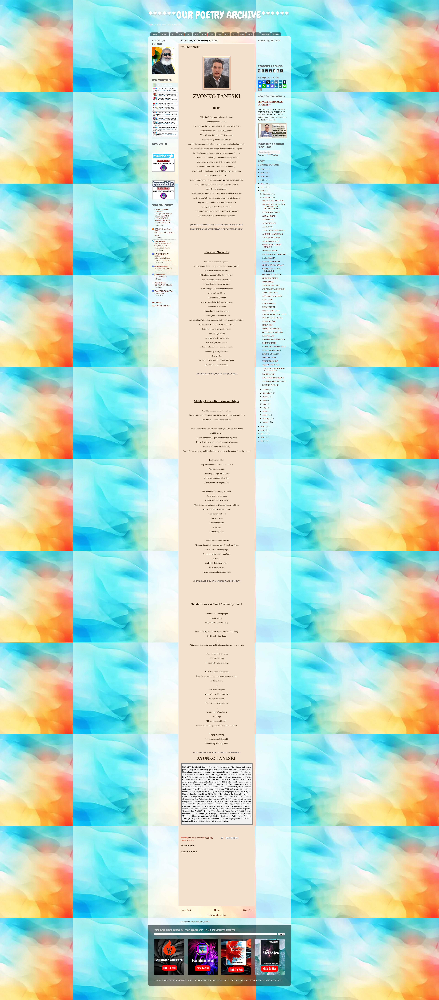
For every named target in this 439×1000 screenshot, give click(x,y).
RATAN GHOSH (269, 343)
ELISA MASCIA (268, 258)
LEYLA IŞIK (267, 299)
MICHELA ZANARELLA (272, 317)
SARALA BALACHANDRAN (274, 346)
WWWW (276, 34)
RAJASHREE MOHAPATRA (273, 339)
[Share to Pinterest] (237, 838)
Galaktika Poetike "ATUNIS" (161, 210)
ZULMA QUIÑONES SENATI (274, 381)
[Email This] (227, 838)
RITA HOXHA (161, 119)
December (267, 194)
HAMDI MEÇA (268, 281)
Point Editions (160, 282)
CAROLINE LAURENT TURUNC (271, 245)
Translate (274, 155)
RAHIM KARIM (268, 336)
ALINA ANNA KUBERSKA (273, 230)
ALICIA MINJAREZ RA (170, 134)
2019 (204, 34)
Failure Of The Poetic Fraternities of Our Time (163, 259)
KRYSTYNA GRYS (270, 292)
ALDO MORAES (269, 223)
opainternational (161, 266)
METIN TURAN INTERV (164, 90)
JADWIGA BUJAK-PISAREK (273, 289)
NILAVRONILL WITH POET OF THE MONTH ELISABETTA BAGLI (273, 206)
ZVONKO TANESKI (270, 385)
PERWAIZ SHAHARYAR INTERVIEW (270, 103)
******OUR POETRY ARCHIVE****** (218, 14)
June (264, 404)
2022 (227, 34)
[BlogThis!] (229, 838)
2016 (181, 34)
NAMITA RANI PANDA (271, 328)
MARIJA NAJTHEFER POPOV (274, 314)
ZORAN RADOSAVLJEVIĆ (273, 378)
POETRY (190, 840)
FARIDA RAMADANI (271, 261)
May (264, 407)
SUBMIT (164, 34)
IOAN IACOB (161, 95)
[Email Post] (222, 837)
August (266, 396)
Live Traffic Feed (165, 85)
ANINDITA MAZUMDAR (272, 234)
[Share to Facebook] (234, 838)
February (266, 418)
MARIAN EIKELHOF (271, 310)
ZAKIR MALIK (268, 374)
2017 (188, 34)
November (267, 197)
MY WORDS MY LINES (161, 255)
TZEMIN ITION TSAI (270, 364)
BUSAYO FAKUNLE (270, 241)
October (266, 389)
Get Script (158, 138)
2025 (250, 34)
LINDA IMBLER (269, 307)
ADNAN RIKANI (269, 216)
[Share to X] (232, 838)
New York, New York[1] (163, 268)
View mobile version (216, 914)
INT (257, 34)
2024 (242, 34)
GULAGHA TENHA (270, 278)
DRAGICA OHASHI (163, 109)
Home (155, 34)
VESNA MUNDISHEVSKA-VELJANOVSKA (273, 369)
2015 (173, 34)
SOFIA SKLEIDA (269, 357)
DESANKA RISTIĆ (270, 250)
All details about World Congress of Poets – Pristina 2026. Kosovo (162, 245)
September (267, 393)
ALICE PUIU (267, 227)
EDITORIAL (157, 302)
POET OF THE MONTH (161, 305)
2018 (196, 34)
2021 (219, 34)
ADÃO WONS (267, 219)
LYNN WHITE (167, 114)
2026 (263, 169)
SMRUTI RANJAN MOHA (165, 123)
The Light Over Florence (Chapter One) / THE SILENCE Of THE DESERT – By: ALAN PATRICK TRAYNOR (163, 218)
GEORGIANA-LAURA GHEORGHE (271, 269)
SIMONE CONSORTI (270, 354)
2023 (234, 34)
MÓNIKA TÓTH (269, 321)
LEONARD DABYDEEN (272, 296)
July (264, 400)
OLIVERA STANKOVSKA (272, 332)
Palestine (265, 34)
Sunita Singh (159, 293)
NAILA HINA (168, 99)
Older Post (248, 909)
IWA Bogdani (159, 241)
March (265, 415)
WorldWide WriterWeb (163, 291)
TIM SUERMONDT (270, 361)
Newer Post (186, 909)
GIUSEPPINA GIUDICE (271, 274)
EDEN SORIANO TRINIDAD (274, 254)
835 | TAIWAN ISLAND (163, 285)
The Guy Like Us (160, 276)
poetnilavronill (160, 274)
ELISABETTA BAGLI (270, 212)
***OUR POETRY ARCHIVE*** (166, 129)
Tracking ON (171, 138)
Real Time (164, 138)
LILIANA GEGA (269, 303)
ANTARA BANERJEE (271, 237)
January (266, 422)
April (265, 411)
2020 (211, 34)
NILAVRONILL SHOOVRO (273, 200)
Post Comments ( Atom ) (200, 921)
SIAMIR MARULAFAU (271, 350)
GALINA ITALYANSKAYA (273, 265)
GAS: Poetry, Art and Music (162, 229)
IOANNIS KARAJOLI (271, 285)
